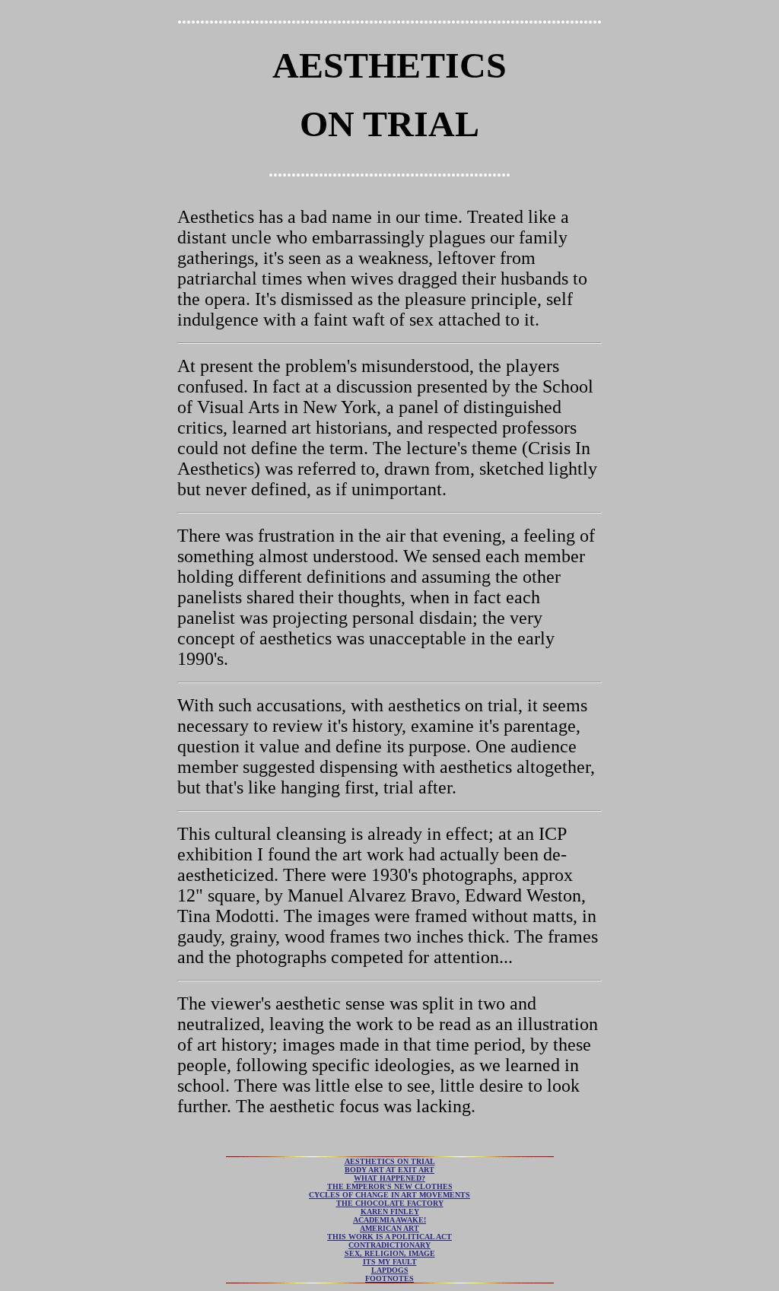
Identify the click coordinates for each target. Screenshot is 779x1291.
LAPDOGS (390, 1270)
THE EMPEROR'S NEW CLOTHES (390, 1186)
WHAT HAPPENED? (389, 1178)
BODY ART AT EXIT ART (389, 1169)
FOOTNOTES (389, 1278)
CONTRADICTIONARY (389, 1245)
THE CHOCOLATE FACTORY (390, 1203)
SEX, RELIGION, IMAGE (390, 1253)
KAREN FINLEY (390, 1211)
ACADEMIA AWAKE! (389, 1220)
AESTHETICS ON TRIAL (390, 1161)
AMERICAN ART (389, 1228)
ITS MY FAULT (390, 1262)
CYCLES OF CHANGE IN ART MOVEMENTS (389, 1195)
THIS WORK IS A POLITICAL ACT (389, 1236)
